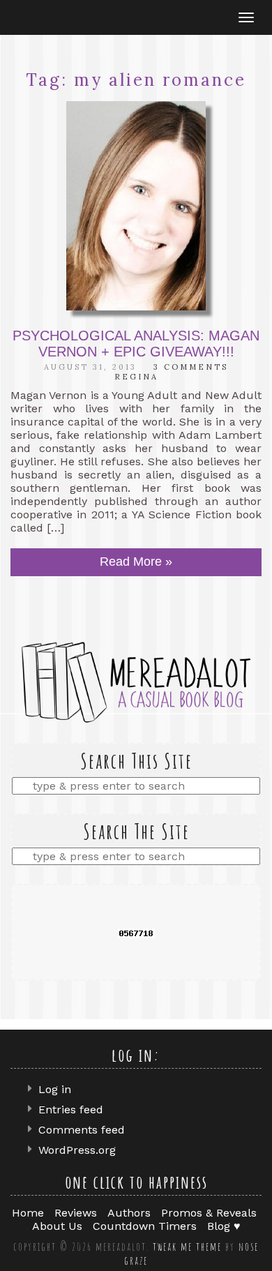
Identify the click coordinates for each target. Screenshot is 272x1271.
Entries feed (70, 1109)
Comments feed (81, 1129)
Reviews (75, 1212)
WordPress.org (77, 1150)
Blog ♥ (224, 1226)
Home (28, 1212)
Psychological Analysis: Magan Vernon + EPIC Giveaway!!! (136, 343)
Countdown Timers (145, 1226)
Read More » (136, 562)
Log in (54, 1089)
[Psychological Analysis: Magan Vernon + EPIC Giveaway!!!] (136, 205)
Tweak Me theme (187, 1247)
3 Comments (190, 367)
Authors (129, 1212)
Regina (136, 377)
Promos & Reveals (209, 1212)
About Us (57, 1226)
